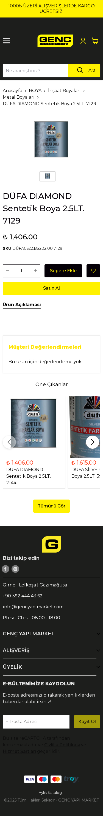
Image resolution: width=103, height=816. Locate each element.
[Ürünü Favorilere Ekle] (93, 270)
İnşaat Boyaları (64, 90)
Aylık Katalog (50, 792)
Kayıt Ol (87, 721)
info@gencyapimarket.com (33, 606)
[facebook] (5, 569)
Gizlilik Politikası (62, 744)
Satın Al (51, 288)
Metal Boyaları (19, 97)
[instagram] (15, 569)
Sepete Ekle (63, 270)
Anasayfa (12, 90)
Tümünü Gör (51, 506)
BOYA (35, 90)
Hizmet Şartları (19, 751)
